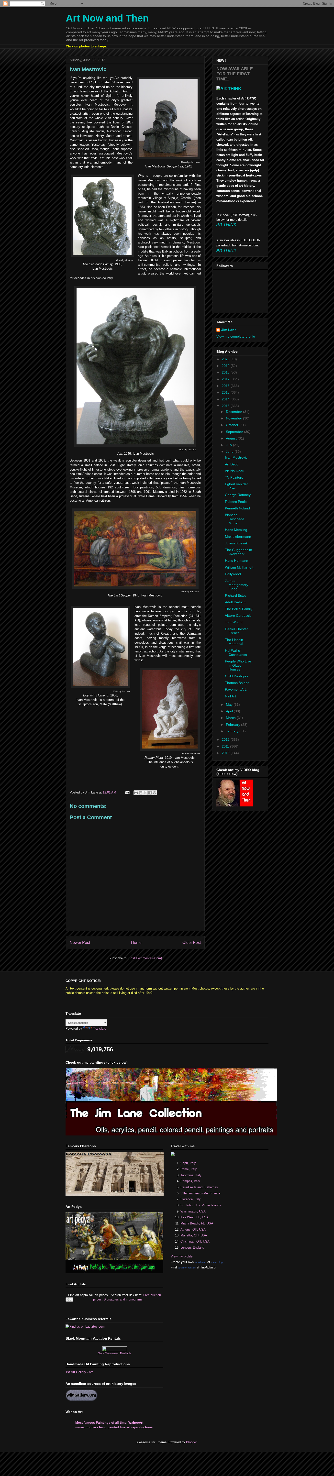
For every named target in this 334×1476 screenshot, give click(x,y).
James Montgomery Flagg (236, 585)
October (232, 425)
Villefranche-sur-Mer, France (200, 1193)
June (230, 451)
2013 (226, 406)
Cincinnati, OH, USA (195, 1241)
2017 (226, 379)
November (234, 418)
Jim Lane (228, 330)
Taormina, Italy (190, 1175)
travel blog (217, 1262)
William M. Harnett (239, 567)
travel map (200, 1262)
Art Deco (231, 464)
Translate (99, 1028)
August (232, 438)
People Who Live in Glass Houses (238, 665)
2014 (226, 399)
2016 (226, 386)
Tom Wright (234, 622)
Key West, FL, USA (194, 1217)
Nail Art (230, 696)
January (232, 731)
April (230, 711)
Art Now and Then (107, 18)
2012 (226, 739)
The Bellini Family (238, 609)
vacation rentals (187, 1267)
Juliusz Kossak (236, 543)
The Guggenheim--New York (239, 552)
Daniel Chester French (236, 631)
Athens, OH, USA (193, 1229)
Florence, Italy (190, 1199)
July (229, 445)
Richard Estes (235, 595)
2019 (226, 366)
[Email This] (136, 792)
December (234, 412)
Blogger (191, 1442)
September (235, 432)
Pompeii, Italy (190, 1181)
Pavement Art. (236, 689)
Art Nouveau (234, 471)
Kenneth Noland (237, 508)
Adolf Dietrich (235, 602)
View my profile (181, 1256)
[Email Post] (127, 792)
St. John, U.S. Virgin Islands (200, 1205)
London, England (192, 1247)
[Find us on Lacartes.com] (85, 1326)
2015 (226, 392)
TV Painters (234, 477)
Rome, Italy (188, 1169)
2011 (226, 746)
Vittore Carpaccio (238, 615)
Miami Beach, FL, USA (196, 1223)
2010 (226, 753)
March (231, 718)
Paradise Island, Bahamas (199, 1187)
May (230, 704)
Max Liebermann (238, 537)
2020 (226, 359)
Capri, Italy (188, 1163)
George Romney (238, 495)
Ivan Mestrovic (236, 457)
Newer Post (80, 942)
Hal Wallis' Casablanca (236, 653)
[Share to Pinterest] (154, 792)
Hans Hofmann (236, 560)
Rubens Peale (236, 502)
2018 (226, 372)
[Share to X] (145, 792)
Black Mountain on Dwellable (114, 1353)
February (233, 725)
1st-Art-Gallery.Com (79, 1372)
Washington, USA (193, 1211)
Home (136, 942)
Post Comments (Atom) (145, 958)
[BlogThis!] (140, 792)
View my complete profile (235, 336)
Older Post (191, 942)
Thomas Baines (237, 683)
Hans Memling (236, 530)
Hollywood (233, 574)
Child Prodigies (236, 676)
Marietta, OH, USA (193, 1235)
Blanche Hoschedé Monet (234, 519)
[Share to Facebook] (149, 792)
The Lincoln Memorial (234, 642)
